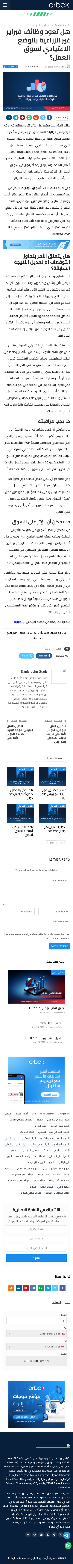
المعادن (15, 1150)
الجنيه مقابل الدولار (60, 1126)
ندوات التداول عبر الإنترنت (57, 1193)
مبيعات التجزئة (46, 1187)
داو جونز (48, 649)
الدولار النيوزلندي (61, 1144)
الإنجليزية (19, 622)
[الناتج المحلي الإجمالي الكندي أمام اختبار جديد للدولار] (20, 776)
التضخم (39, 1119)
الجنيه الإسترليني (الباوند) (21, 1119)
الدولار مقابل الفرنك (40, 1144)
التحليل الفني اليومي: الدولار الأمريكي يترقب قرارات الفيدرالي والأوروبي (56, 733)
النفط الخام (40, 1156)
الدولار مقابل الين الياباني (16, 1144)
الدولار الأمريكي (26, 1132)
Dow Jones (63, 1113)
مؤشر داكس (39, 1180)
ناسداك (33, 1187)
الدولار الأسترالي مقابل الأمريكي (53, 1132)
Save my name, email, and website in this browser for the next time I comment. (36, 936)
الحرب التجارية (40, 1126)
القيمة (64, 1315)
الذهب (58, 649)
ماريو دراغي (63, 1187)
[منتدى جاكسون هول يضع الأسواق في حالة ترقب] (52, 776)
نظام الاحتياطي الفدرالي (30, 1193)
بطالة (66, 1174)
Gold (34, 1113)
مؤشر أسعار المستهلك (22, 1174)
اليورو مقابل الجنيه (36, 1162)
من (65, 1328)
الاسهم (8, 1113)
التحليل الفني (58, 972)
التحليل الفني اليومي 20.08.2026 (43, 1038)
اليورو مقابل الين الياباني (27, 1168)
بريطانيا (8, 1168)
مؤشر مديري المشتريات (18, 1180)
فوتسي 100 (43, 1174)
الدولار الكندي (11, 1138)
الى (65, 1341)
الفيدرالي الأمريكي (31, 1150)
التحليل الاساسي (10, 66)
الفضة (47, 1150)
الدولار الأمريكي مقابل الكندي (54, 1138)
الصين (56, 1150)
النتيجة (64, 1354)
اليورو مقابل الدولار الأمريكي (55, 1168)
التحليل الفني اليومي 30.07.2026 (46, 1008)
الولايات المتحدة (23, 1156)
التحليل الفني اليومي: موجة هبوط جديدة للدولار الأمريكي (20, 731)
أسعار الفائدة (22, 1113)
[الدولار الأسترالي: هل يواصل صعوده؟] (52, 813)
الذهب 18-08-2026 (50, 1023)
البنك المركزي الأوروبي (58, 1119)
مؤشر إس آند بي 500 (59, 1180)
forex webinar (47, 1113)
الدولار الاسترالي (29, 1138)
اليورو (51, 1162)
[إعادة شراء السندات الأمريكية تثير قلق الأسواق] (20, 813)
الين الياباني (63, 1162)
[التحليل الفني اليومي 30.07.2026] (36, 987)
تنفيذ (36, 1258)
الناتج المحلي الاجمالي (59, 1156)
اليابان (9, 1156)
